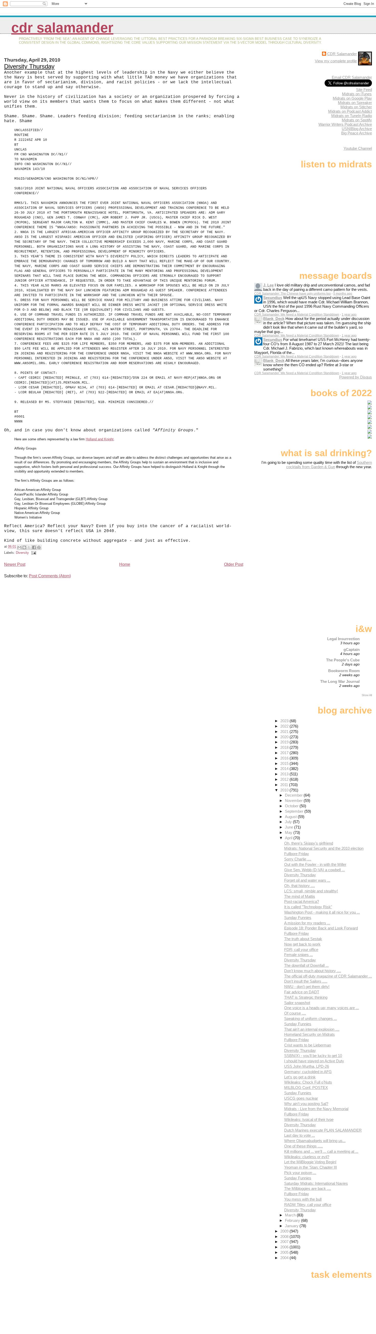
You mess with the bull (303, 1199)
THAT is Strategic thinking (305, 997)
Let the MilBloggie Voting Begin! (310, 1162)
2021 (285, 731)
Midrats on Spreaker (355, 102)
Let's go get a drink (300, 1077)
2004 (285, 1258)
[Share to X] (29, 547)
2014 (285, 768)
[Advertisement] (340, 509)
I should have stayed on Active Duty (314, 1061)
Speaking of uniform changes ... (310, 1018)
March (291, 1215)
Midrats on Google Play (352, 98)
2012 (285, 779)
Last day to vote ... (299, 1135)
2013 (285, 774)
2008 (285, 1236)
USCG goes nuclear (301, 1098)
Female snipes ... (298, 954)
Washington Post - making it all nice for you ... (322, 912)
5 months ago (342, 293)
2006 (285, 1247)
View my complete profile (336, 61)
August (291, 816)
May (289, 832)
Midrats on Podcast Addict (350, 111)
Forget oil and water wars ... (307, 880)
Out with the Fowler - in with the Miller (315, 864)
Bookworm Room (344, 671)
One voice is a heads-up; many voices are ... (321, 1008)
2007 (285, 1241)
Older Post (233, 564)
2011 (284, 785)
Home (124, 564)
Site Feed (364, 89)
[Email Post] (33, 553)
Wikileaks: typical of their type (309, 1119)
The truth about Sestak (303, 939)
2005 (285, 1252)
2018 (285, 747)
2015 (285, 763)
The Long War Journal (340, 681)
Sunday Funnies (297, 917)
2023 (285, 721)
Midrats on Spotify (357, 120)
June (289, 827)
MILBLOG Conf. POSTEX (306, 1087)
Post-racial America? (301, 901)
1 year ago (349, 314)
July (289, 822)
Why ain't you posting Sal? (306, 1103)
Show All (367, 695)
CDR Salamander (62, 28)
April (289, 838)
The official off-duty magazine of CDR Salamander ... (328, 976)
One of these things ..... (303, 1146)
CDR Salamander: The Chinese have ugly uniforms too (292, 293)
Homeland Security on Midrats (309, 1034)
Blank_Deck (273, 318)
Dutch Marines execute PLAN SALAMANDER (323, 1130)
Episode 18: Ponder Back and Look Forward (321, 928)
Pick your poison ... (300, 1172)
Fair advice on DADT (301, 992)
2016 (285, 758)
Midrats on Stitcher (356, 107)
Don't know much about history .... (312, 971)
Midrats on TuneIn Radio (351, 115)
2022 (285, 726)
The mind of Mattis (299, 896)
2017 (285, 753)
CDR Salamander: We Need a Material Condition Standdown (296, 314)
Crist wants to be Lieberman (307, 1045)
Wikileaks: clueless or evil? (306, 1157)
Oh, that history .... (299, 885)
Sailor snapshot (297, 1002)
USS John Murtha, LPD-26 (306, 1066)
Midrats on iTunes (357, 94)
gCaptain (352, 649)
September (294, 811)
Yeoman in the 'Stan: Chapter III (310, 1167)
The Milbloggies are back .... (307, 1188)
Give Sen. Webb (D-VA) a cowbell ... (314, 870)
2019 (285, 742)
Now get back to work (302, 944)
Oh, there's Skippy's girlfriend (308, 843)
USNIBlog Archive (357, 128)
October (292, 806)
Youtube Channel (358, 148)
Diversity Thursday (29, 66)
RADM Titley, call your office (307, 1204)
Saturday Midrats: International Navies (316, 1183)
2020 (285, 737)
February (293, 1220)
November (294, 800)
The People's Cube (343, 660)
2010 (285, 790)
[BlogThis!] (24, 547)
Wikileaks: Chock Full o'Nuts (308, 1082)
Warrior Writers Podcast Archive (345, 124)
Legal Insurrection (343, 639)
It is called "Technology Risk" (308, 907)
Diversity (22, 553)
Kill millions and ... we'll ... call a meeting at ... (321, 1151)
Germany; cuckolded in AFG (308, 1072)
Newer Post (14, 564)
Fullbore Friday (296, 854)
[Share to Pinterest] (38, 547)
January (292, 1226)
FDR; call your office (301, 949)
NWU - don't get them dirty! (306, 986)
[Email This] (19, 547)
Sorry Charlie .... (297, 859)
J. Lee (268, 285)
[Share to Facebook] (34, 547)
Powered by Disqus (355, 377)
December (294, 795)
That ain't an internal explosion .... (311, 1029)
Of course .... (295, 1013)
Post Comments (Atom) (50, 576)
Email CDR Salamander (352, 77)
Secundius (272, 297)
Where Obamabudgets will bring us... (315, 1140)
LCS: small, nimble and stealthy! (311, 891)
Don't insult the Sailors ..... (305, 981)
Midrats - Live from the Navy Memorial (316, 1109)
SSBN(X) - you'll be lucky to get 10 (313, 1055)
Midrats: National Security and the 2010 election (323, 848)
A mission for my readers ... (307, 923)
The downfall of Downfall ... (306, 965)
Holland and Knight (100, 439)
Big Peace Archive (356, 133)
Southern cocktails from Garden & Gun (329, 464)
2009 (285, 1231)
